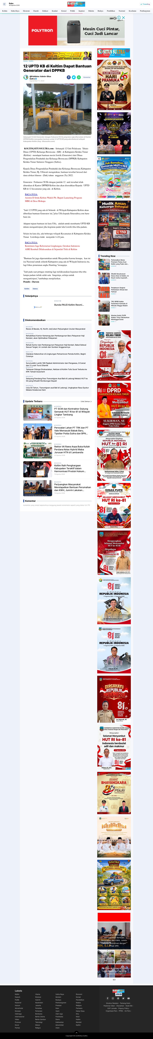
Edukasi (45, 11)
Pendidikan (111, 11)
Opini (57, 1011)
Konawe (18, 1011)
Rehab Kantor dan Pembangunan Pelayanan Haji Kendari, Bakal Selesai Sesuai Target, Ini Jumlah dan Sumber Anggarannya (56, 346)
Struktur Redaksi (112, 1003)
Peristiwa (38, 1008)
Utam (57, 1028)
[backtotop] (76, 1033)
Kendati (78, 1022)
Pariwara (79, 1008)
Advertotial (60, 1025)
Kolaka (78, 1003)
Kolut (78, 1017)
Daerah (36, 11)
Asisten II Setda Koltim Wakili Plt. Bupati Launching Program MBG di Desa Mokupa (53, 199)
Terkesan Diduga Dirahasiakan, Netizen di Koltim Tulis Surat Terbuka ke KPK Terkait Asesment (56, 370)
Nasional (122, 11)
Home (25, 61)
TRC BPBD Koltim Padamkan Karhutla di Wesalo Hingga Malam (119, 303)
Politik (72, 11)
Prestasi (58, 1005)
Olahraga (18, 1014)
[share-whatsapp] (79, 77)
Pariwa (17, 1028)
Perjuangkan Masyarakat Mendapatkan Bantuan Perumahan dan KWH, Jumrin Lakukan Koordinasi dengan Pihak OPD (72, 487)
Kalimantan (60, 1022)
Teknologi (38, 1022)
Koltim (4, 11)
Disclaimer (120, 1006)
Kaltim (78, 1019)
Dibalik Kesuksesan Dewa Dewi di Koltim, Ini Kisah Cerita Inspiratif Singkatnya (120, 276)
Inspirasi (82, 11)
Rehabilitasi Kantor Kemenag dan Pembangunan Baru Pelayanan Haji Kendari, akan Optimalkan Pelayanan (55, 337)
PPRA (121, 1011)
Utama (35, 289)
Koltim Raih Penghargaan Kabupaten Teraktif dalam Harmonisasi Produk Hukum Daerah (69, 468)
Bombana (38, 1014)
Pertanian (38, 1011)
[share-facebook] (69, 77)
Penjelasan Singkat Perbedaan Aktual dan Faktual (119, 290)
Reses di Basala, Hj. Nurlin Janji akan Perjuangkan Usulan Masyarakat (55, 329)
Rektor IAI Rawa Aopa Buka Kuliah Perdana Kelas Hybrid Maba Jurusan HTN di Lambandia (72, 449)
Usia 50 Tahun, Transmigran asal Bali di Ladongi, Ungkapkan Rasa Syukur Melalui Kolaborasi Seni (57, 389)
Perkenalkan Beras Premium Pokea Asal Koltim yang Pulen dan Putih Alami (119, 262)
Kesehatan (132, 11)
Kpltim (78, 1025)
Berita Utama (40, 1017)
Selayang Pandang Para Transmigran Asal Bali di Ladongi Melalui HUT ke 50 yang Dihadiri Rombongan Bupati (57, 379)
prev (113, 979)
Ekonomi (26, 11)
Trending (146, 4)
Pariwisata (59, 1017)
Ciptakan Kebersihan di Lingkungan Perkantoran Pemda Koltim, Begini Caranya (56, 355)
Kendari (55, 11)
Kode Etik (129, 1006)
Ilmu (77, 1014)
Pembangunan (145, 11)
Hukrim (91, 11)
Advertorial (19, 1008)
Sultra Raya (15, 11)
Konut (17, 1025)
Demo (58, 1019)
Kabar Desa (80, 1011)
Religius (79, 1005)
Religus (38, 1028)
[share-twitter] (74, 77)
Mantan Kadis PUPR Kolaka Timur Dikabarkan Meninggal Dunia (120, 317)
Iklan (57, 1008)
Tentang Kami (125, 1003)
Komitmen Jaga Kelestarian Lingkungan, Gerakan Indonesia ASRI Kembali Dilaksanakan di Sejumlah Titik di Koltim (52, 247)
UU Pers (127, 1011)
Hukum (17, 1005)
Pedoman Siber (109, 1006)
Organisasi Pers (111, 1011)
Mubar (37, 1025)
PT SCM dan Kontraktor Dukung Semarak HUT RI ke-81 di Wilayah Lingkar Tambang (72, 411)
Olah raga (59, 1014)
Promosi (18, 1022)
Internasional (19, 1017)
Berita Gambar (40, 1019)
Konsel (63, 11)
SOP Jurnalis (112, 1008)
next (115, 979)
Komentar (86, 77)
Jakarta (38, 1005)
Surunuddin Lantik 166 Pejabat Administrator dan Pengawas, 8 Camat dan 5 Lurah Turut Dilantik (56, 364)
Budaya (100, 11)
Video (17, 1019)
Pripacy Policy (123, 1008)
